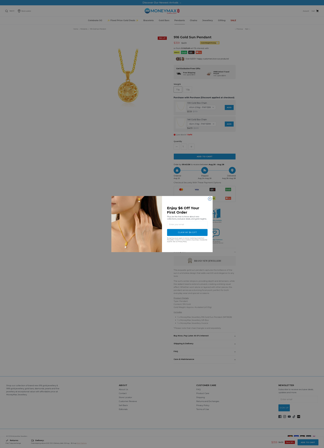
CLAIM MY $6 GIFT (187, 232)
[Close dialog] (210, 199)
